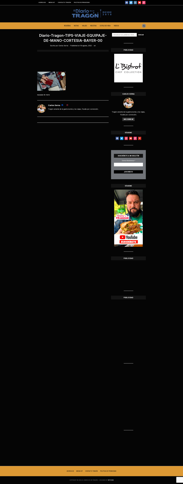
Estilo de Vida (105, 26)
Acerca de (42, 2)
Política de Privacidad (82, 2)
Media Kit (52, 2)
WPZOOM (111, 480)
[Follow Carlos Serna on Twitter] (65, 105)
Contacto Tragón (64, 2)
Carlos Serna (63, 46)
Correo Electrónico (128, 160)
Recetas (93, 26)
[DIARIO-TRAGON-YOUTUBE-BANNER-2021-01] (128, 191)
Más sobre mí (128, 119)
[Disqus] (73, 149)
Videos (116, 26)
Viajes (84, 26)
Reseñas (67, 26)
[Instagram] (67, 105)
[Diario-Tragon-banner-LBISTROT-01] (128, 55)
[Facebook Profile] (62, 105)
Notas (76, 26)
